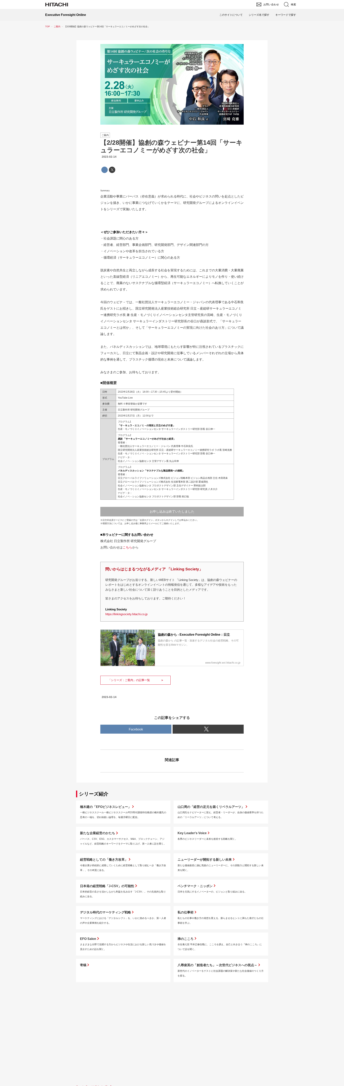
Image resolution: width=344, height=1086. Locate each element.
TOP (47, 26)
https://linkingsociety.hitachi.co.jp (126, 614)
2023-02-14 (109, 156)
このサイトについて (231, 14)
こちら (127, 547)
